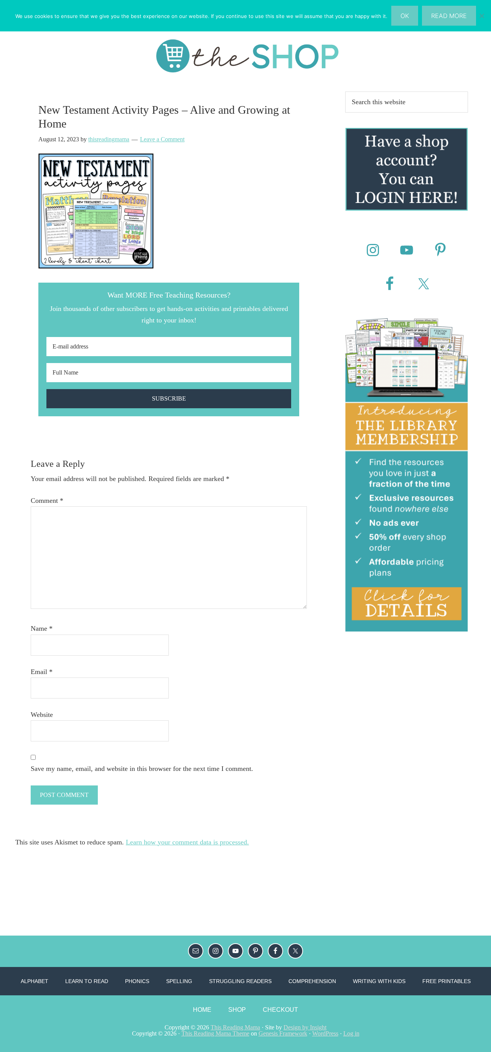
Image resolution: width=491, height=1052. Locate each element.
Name (42, 628)
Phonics (137, 981)
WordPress (325, 1033)
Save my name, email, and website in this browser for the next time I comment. (142, 768)
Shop (237, 1009)
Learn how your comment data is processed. (187, 842)
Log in (351, 1033)
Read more (449, 16)
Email (42, 672)
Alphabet (34, 981)
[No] (481, 16)
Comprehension (312, 981)
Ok (404, 16)
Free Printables (446, 981)
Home (202, 1009)
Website (42, 714)
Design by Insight (304, 1027)
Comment (47, 500)
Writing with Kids (379, 981)
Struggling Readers (240, 981)
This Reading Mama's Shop (245, 56)
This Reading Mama (235, 1027)
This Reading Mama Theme (215, 1033)
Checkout (280, 1009)
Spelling (179, 981)
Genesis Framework (283, 1033)
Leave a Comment (162, 139)
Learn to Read (86, 981)
